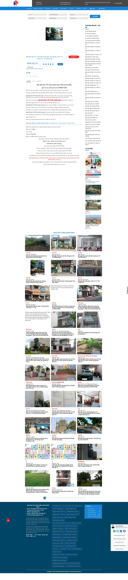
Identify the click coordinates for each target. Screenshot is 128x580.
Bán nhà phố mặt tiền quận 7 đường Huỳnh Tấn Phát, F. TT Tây (37, 307)
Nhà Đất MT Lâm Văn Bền (91, 67)
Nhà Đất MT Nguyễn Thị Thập (92, 59)
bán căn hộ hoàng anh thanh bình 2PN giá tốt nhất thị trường (63, 439)
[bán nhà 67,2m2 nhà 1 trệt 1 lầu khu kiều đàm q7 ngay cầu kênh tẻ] (89, 452)
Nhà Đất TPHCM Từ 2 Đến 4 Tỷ (93, 80)
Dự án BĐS (55, 8)
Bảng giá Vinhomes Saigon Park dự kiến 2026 (93, 196)
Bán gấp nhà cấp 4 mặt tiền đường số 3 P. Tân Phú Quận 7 (89, 256)
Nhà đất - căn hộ (38, 8)
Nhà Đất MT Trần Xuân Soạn (92, 76)
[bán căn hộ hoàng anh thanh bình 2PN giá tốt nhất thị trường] (63, 425)
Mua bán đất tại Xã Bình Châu (92, 108)
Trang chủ (29, 8)
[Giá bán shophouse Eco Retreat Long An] (93, 204)
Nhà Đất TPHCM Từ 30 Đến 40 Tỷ (59, 540)
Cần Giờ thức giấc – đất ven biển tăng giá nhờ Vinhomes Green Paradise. (93, 225)
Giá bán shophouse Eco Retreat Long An (92, 211)
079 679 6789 (39, 4)
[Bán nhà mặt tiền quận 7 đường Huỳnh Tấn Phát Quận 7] (63, 268)
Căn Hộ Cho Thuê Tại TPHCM (92, 124)
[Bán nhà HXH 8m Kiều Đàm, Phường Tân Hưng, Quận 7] (63, 478)
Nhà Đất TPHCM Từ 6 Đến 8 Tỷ (93, 78)
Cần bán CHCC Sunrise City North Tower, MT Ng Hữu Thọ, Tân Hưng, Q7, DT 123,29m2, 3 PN (37, 440)
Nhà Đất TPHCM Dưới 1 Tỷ (91, 85)
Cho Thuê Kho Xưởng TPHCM (92, 138)
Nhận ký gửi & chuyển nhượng (119, 545)
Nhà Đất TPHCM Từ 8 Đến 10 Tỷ (93, 54)
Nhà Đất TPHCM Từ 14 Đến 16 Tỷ (70, 534)
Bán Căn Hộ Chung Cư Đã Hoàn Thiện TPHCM (61, 523)
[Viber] (124, 531)
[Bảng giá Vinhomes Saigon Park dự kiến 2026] (93, 189)
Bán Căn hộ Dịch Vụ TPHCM (92, 104)
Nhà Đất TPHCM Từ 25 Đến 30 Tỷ (70, 537)
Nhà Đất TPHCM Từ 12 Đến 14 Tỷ (59, 514)
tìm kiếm (95, 16)
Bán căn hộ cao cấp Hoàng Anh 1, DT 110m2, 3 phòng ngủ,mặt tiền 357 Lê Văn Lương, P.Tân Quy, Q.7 (89, 413)
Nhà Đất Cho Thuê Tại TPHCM (92, 122)
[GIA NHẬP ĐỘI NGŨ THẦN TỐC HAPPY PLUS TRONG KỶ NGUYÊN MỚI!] (93, 163)
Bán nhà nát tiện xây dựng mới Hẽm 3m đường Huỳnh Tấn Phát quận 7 (36, 256)
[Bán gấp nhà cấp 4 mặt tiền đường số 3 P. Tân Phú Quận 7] (89, 243)
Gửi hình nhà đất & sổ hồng (119, 535)
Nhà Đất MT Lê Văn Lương (91, 56)
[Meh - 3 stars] (48, 64)
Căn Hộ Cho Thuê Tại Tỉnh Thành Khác (60, 557)
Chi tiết (29, 81)
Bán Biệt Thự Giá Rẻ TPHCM (92, 106)
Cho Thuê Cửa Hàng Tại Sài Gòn (93, 140)
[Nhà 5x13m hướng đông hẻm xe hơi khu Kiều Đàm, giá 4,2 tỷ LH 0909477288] (89, 372)
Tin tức (71, 8)
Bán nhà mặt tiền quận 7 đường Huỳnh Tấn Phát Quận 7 (63, 281)
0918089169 (38, 2)
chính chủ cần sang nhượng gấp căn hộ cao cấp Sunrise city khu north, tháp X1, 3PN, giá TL (62, 466)
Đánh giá (60, 64)
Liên (84, 8)
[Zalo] (121, 531)
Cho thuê (47, 8)
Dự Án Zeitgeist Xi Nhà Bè (91, 36)
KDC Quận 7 (64, 8)
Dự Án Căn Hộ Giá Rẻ (90, 33)
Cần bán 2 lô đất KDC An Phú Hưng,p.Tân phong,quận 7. (89, 333)
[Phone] (114, 531)
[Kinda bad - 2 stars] (46, 64)
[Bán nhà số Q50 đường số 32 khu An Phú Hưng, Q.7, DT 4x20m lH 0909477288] (37, 399)
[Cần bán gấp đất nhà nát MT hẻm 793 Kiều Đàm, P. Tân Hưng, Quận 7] (63, 372)
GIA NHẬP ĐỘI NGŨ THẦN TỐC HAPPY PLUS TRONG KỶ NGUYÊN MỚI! (93, 177)
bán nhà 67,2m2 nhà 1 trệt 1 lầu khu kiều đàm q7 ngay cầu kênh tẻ (89, 465)
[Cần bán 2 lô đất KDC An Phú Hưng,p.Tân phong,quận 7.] (89, 320)
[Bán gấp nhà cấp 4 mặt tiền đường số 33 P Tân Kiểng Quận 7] (63, 243)
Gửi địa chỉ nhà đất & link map (119, 538)
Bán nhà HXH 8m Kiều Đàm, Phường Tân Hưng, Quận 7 (62, 492)
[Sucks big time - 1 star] (44, 64)
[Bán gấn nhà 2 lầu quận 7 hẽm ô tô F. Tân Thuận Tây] (89, 268)
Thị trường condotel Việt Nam (92, 40)
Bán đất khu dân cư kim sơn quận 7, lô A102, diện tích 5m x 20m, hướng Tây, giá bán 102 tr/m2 (37, 387)
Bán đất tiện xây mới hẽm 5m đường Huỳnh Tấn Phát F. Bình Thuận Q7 (36, 281)
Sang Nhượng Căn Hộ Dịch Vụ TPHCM (60, 563)
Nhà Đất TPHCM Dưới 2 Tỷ (91, 91)
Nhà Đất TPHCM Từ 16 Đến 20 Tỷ (73, 511)
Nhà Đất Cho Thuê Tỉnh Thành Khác (59, 560)
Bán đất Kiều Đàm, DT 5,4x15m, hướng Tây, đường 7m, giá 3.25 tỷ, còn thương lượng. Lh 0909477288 (63, 308)
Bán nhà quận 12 (89, 113)
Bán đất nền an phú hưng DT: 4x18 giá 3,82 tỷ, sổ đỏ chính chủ (89, 439)
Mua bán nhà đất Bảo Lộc (91, 117)
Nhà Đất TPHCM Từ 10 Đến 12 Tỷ (59, 511)
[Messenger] (117, 531)
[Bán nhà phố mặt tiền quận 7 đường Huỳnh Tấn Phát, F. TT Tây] (37, 293)
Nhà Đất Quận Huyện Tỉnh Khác (93, 61)
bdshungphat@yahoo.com (36, 515)
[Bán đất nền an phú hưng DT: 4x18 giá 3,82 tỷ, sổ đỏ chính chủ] (89, 425)
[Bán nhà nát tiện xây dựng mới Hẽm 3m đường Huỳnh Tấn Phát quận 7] (37, 243)
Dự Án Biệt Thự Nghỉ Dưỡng (92, 38)
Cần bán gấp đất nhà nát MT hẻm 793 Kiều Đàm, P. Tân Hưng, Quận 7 (63, 386)
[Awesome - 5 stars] (53, 64)
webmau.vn (78, 571)
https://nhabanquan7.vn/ (65, 2)
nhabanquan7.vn (36, 511)
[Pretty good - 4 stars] (51, 64)
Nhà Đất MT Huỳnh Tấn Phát (92, 70)
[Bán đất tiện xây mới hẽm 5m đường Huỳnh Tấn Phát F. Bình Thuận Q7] (37, 268)
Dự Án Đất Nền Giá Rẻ (90, 31)
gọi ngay (73, 57)
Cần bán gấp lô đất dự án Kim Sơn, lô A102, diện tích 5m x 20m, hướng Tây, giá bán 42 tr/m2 (37, 360)
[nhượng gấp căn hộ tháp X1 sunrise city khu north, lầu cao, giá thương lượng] (37, 452)
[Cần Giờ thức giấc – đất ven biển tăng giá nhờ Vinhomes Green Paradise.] (93, 219)
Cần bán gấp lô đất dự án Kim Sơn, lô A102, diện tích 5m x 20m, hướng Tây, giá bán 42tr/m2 (63, 360)
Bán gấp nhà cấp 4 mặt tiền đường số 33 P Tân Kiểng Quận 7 (63, 256)
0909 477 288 (34, 513)
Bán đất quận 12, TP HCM (91, 115)
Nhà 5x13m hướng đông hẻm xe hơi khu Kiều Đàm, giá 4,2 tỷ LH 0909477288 (88, 386)
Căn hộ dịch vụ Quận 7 (90, 120)
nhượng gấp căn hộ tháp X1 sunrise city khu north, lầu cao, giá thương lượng (36, 465)
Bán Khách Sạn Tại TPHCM (91, 101)
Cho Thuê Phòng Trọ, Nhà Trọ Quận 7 (73, 566)
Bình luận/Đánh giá (37, 81)
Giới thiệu (78, 8)
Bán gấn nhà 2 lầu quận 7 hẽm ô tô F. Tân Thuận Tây (89, 281)
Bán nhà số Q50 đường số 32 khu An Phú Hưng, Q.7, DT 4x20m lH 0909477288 (37, 412)
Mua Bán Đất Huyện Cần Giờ (92, 110)
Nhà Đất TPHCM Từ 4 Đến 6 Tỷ (93, 83)
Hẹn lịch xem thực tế (119, 542)
